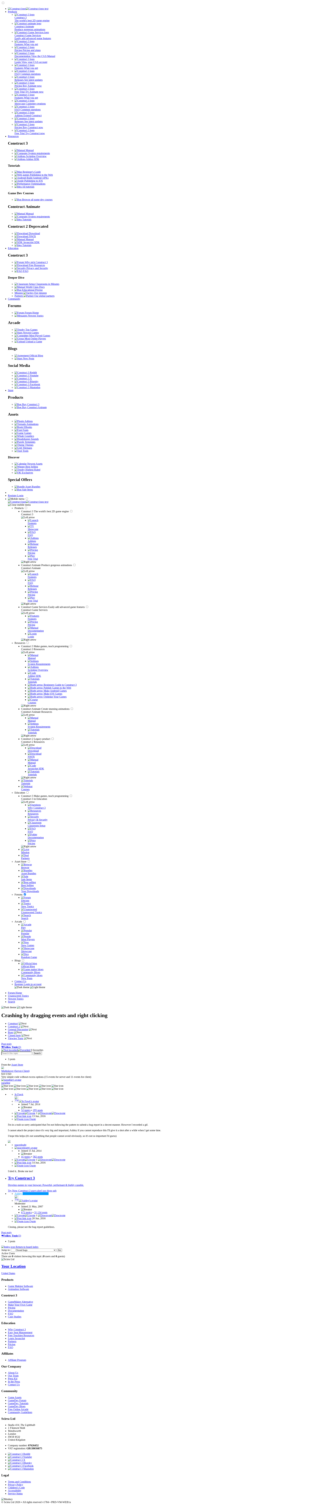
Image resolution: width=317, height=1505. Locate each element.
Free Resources (36, 265)
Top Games (31, 329)
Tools (25, 450)
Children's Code (16, 1487)
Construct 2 (36, 738)
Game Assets (14, 1397)
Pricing (11, 1307)
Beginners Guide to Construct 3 (60, 684)
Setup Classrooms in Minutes (43, 284)
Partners (12, 1341)
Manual (29, 150)
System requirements (39, 153)
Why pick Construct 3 (36, 262)
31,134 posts (40, 1212)
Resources (13, 136)
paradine (5, 1082)
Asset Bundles (32, 486)
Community (14, 298)
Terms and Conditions (19, 1481)
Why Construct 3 (17, 1329)
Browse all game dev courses (37, 199)
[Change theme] (30, 987)
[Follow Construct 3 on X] (23, 378)
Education (13, 248)
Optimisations (37, 183)
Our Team (13, 1375)
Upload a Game (33, 341)
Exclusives (27, 472)
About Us (13, 1372)
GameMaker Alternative (20, 1301)
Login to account (32, 984)
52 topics (26, 1110)
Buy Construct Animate (34, 407)
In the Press (14, 1381)
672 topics (26, 1212)
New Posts (28, 358)
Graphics (29, 436)
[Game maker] (28, 501)
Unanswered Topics (18, 995)
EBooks (27, 427)
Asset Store (21, 861)
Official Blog (36, 355)
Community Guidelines (20, 1412)
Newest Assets (34, 463)
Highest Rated (32, 469)
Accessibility (14, 1490)
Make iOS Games (52, 693)
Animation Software (18, 1289)
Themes (28, 445)
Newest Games (30, 332)
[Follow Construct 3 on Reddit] (26, 372)
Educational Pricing (32, 290)
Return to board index (26, 1246)
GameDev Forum (17, 1400)
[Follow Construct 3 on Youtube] (26, 375)
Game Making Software (20, 1286)
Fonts (25, 430)
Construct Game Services (53, 607)
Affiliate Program (17, 1360)
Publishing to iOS (33, 180)
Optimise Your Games (55, 696)
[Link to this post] (23, 1116)
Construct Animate (47, 565)
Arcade (19, 921)
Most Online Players (35, 338)
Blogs (18, 960)
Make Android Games (55, 690)
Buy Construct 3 (30, 404)
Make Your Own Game (20, 1304)
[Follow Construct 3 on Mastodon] (27, 387)
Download (34, 233)
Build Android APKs (37, 177)
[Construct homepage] (28, 8)
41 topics (26, 1156)
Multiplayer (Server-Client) (15, 1071)
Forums (19, 894)
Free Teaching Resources (21, 1335)
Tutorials (26, 219)
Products (12, 11)
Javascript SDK (31, 242)
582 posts (38, 1156)
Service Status (15, 1493)
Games (27, 433)
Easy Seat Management (20, 1332)
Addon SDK (32, 159)
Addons (28, 421)
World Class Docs (35, 287)
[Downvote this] (51, 1113)
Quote (32, 1119)
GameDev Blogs (16, 1406)
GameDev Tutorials (18, 1403)
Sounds (34, 439)
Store (10, 390)
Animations (32, 424)
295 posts (38, 1110)
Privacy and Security (37, 268)
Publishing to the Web (41, 174)
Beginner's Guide (31, 171)
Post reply (6, 1044)
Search (11, 1001)
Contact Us (20, 981)
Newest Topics (35, 315)
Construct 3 (45, 511)
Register (12, 495)
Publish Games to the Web (57, 687)
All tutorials (28, 186)
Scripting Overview (36, 156)
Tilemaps (27, 447)
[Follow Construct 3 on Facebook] (27, 384)
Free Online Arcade (18, 1409)
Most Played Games (39, 335)
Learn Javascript (16, 1338)
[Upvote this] (25, 1113)
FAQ (25, 271)
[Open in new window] (9, 1141)
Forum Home (31, 312)
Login (20, 495)
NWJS (32, 236)
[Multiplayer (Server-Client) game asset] (2, 1068)
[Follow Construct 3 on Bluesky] (26, 381)
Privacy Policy (15, 1484)
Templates (29, 442)
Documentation (16, 1310)
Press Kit (12, 1378)
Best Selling (31, 466)
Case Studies (14, 1316)
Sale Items (27, 489)
